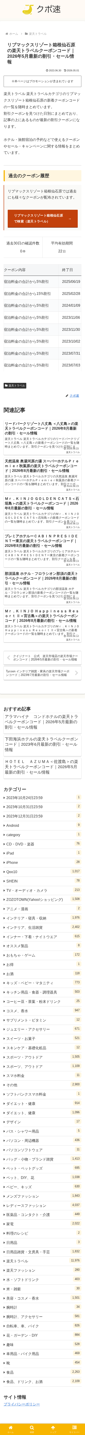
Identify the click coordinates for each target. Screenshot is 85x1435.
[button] (76, 889)
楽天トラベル (17, 385)
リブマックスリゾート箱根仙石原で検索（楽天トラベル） (38, 218)
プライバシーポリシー (22, 1404)
